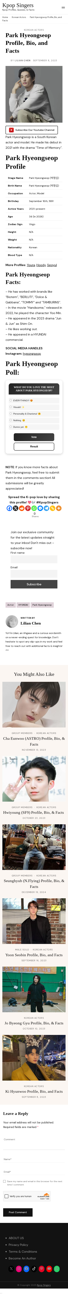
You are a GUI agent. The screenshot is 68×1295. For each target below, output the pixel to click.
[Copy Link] (52, 508)
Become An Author (22, 1258)
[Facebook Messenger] (40, 508)
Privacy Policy (18, 1245)
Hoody (41, 265)
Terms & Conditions (23, 1252)
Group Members (22, 733)
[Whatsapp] (34, 508)
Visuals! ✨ (18, 407)
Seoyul (52, 265)
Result (34, 446)
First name (18, 553)
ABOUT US (16, 1238)
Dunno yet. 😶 (20, 427)
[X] (15, 508)
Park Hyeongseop (42, 604)
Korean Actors (34, 29)
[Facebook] (9, 508)
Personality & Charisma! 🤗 (27, 413)
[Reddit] (22, 508)
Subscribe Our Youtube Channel (34, 130)
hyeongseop (32, 354)
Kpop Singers (18, 5)
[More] (59, 508)
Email (14, 567)
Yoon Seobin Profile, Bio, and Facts (34, 955)
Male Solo (22, 949)
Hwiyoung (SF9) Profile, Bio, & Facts (34, 812)
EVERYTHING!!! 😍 (23, 400)
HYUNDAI (23, 604)
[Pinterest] (28, 508)
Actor (10, 604)
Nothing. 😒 (19, 420)
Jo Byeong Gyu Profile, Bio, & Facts (34, 1023)
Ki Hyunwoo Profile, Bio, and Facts (34, 1091)
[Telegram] (46, 508)
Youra (31, 265)
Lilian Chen (23, 60)
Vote (34, 437)
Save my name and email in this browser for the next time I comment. (34, 1183)
